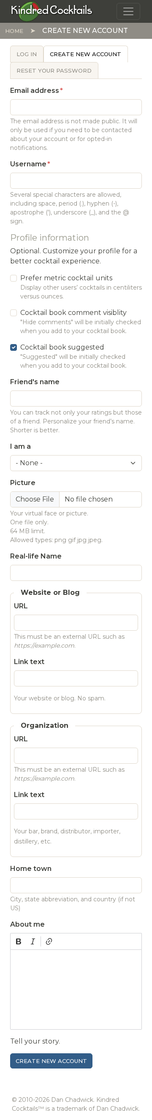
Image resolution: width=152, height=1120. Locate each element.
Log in (26, 54)
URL (21, 606)
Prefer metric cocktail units (66, 278)
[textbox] (76, 989)
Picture (22, 483)
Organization (44, 725)
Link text (29, 662)
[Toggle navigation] (128, 11)
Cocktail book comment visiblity (73, 313)
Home (14, 30)
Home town (31, 869)
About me (27, 924)
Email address (34, 91)
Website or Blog (50, 592)
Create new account (85, 54)
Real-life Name (36, 556)
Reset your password (54, 70)
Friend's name (35, 382)
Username (28, 164)
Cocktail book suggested (62, 347)
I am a (20, 446)
